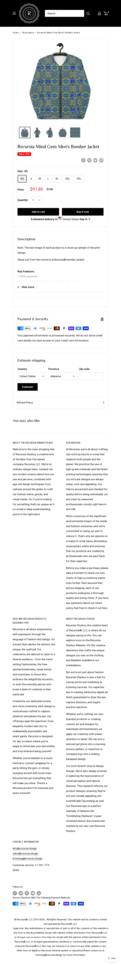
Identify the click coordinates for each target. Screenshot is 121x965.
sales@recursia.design (25, 853)
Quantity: (22, 200)
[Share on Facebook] (83, 160)
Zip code (84, 369)
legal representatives (31, 937)
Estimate (27, 386)
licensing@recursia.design (27, 858)
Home (16, 32)
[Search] (88, 13)
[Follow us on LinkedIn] (39, 893)
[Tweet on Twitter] (95, 160)
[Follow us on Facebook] (15, 893)
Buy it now (83, 211)
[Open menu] (14, 13)
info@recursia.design (25, 848)
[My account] (99, 13)
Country (22, 369)
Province (53, 369)
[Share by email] (101, 160)
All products (28, 32)
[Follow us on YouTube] (33, 893)
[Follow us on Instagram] (27, 893)
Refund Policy (25, 402)
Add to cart (38, 211)
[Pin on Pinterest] (89, 160)
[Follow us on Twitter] (21, 893)
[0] (106, 13)
